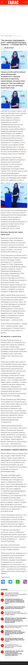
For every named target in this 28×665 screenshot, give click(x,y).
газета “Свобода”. (18, 154)
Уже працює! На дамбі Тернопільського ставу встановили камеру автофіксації (15, 594)
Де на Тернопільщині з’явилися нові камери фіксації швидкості (16, 626)
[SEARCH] (24, 2)
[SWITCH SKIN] (26, 2)
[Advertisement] (14, 20)
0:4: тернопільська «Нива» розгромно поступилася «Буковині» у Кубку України (16, 613)
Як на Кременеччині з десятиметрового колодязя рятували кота (13, 646)
